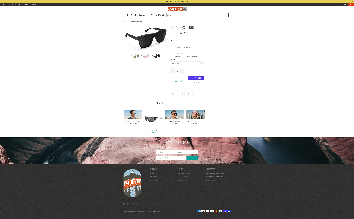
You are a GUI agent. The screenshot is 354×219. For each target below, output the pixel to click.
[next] (166, 37)
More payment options (196, 82)
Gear (151, 15)
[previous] (125, 37)
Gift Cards (160, 15)
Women (133, 15)
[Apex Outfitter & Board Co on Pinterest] (9, 4)
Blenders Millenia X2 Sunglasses (195, 114)
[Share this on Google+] (188, 94)
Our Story (20, 5)
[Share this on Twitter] (173, 94)
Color (173, 60)
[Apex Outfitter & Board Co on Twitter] (3, 4)
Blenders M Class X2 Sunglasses (133, 114)
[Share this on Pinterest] (183, 94)
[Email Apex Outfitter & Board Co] (15, 4)
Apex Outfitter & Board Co (134, 211)
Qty (172, 67)
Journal (27, 5)
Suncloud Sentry (153, 119)
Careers (34, 5)
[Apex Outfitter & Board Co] (177, 9)
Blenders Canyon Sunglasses (174, 114)
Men (126, 15)
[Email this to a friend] (193, 94)
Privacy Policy (154, 180)
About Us (153, 173)
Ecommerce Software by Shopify (152, 211)
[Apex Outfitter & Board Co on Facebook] (6, 4)
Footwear (142, 15)
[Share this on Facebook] (178, 94)
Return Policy (154, 176)
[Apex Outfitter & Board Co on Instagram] (12, 4)
